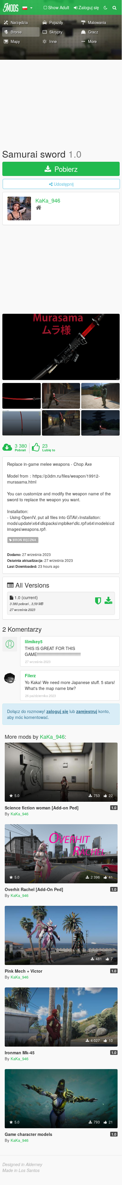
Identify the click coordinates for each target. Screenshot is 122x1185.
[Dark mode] (105, 7)
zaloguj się (57, 711)
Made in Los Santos (21, 1170)
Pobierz (65, 169)
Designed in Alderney (22, 1164)
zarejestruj (86, 711)
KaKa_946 (47, 200)
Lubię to (48, 450)
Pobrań (20, 450)
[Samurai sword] (61, 347)
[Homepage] (38, 207)
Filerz (30, 675)
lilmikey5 (34, 641)
